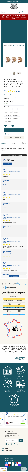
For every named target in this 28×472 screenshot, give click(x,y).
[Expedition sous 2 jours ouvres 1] (14, 303)
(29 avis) (18, 91)
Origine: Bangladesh (9, 86)
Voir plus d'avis (14, 276)
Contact (9, 1)
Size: (6, 106)
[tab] (4, 143)
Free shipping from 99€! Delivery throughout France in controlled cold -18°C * (14, 17)
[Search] (17, 12)
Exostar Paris (7, 458)
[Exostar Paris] (14, 7)
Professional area (16, 1)
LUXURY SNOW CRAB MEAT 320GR (7, 359)
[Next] (25, 142)
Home (5, 45)
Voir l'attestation (7, 164)
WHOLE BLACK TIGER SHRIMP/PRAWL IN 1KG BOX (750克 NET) (20, 358)
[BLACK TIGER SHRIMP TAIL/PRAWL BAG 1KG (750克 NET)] (9, 73)
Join (21, 440)
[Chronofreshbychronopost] (14, 286)
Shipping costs (14, 96)
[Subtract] (5, 126)
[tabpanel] (14, 148)
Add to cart (14, 130)
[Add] (12, 126)
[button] (19, 12)
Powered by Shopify (9, 460)
